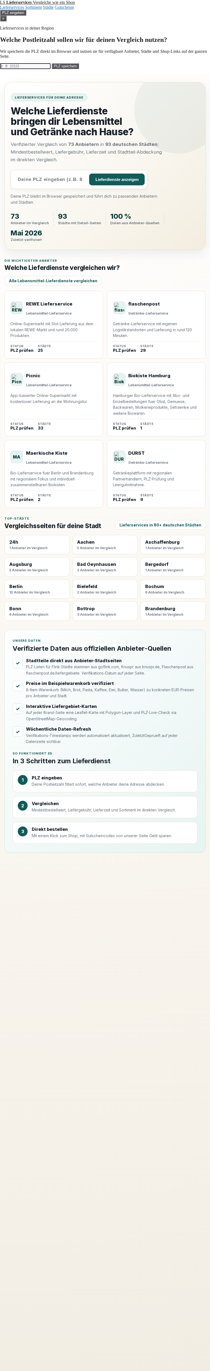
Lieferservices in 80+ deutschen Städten (160, 525)
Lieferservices (12, 7)
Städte (48, 7)
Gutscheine (64, 7)
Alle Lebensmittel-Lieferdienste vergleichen (53, 280)
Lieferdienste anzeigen (117, 179)
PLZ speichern (65, 66)
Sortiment (33, 7)
